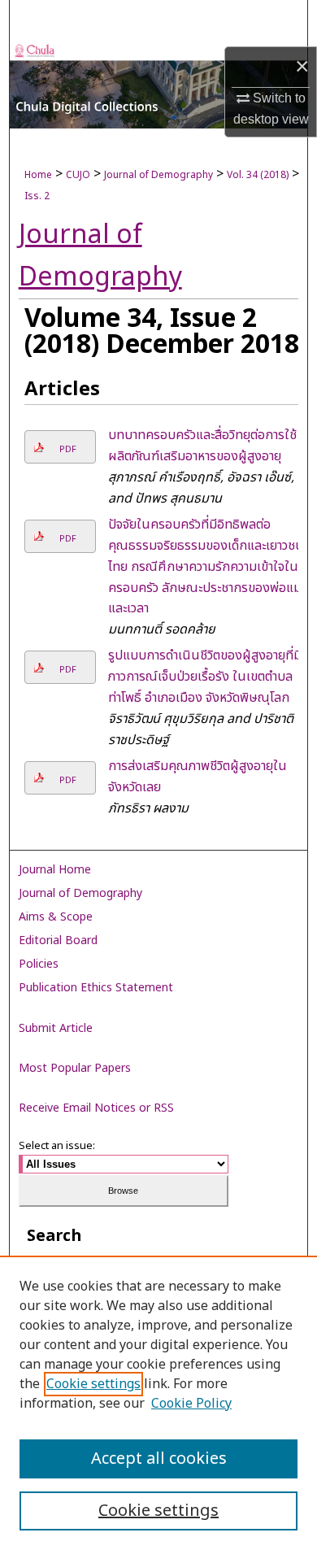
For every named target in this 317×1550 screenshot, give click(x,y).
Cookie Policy (191, 1403)
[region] (158, 1403)
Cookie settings (93, 1384)
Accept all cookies (159, 1459)
